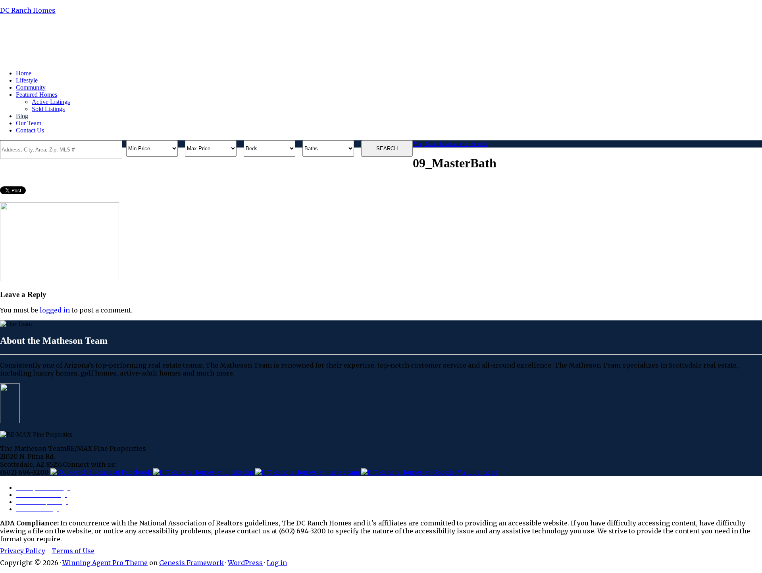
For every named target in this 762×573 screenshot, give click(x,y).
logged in (55, 310)
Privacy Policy (22, 551)
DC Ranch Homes (28, 10)
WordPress (245, 563)
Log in (277, 563)
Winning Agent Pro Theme (105, 563)
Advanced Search (465, 143)
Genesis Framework (191, 563)
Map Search (428, 143)
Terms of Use (73, 551)
